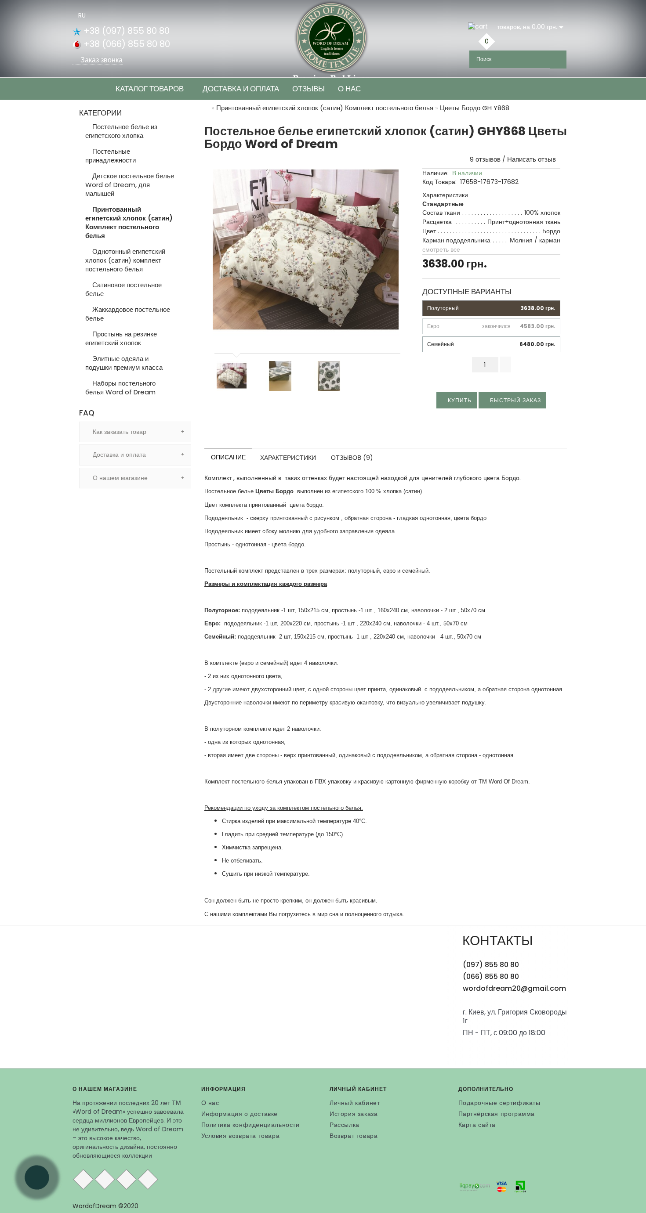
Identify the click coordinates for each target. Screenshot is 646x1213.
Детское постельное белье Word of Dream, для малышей (129, 184)
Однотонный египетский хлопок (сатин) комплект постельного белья (125, 260)
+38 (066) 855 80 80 (125, 44)
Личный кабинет (355, 1102)
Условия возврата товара (240, 1135)
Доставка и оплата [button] (118, 454)
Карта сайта (477, 1124)
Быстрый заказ (514, 400)
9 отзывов (483, 159)
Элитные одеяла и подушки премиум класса (124, 363)
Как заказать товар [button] (118, 431)
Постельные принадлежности (110, 156)
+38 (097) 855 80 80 (125, 31)
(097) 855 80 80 (491, 965)
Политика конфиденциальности (250, 1124)
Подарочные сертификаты (499, 1102)
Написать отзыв (531, 159)
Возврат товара (353, 1135)
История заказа (353, 1113)
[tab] (135, 432)
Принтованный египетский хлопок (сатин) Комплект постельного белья (129, 222)
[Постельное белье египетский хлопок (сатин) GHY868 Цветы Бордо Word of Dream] (305, 249)
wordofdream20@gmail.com (514, 988)
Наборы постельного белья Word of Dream (120, 388)
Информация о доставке (239, 1113)
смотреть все (441, 249)
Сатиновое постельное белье (123, 289)
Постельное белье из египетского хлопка (121, 131)
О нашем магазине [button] (119, 477)
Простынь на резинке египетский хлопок (121, 338)
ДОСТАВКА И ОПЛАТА (241, 88)
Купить (459, 400)
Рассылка (344, 1124)
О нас (349, 88)
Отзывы (308, 88)
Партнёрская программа (496, 1113)
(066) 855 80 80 (491, 976)
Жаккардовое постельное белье (127, 314)
